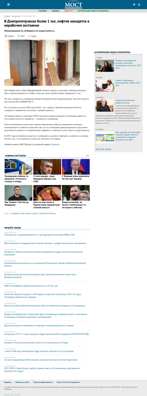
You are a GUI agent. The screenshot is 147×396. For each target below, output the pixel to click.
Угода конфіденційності (43, 382)
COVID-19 (68, 11)
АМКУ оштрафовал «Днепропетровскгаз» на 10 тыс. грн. (31, 285)
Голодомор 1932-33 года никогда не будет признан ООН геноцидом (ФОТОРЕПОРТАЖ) (46, 334)
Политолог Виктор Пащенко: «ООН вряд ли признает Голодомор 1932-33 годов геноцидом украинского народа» (42, 295)
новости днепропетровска (44, 213)
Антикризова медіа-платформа (93, 11)
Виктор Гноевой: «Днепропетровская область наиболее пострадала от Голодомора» (44, 305)
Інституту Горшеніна (71, 382)
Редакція (7, 382)
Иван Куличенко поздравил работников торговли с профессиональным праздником (45, 243)
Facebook (55, 144)
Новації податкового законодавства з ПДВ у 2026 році (127, 83)
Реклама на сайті (22, 382)
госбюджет (15, 213)
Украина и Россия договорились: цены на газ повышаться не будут (36, 342)
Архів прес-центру (103, 149)
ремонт (28, 213)
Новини (55, 11)
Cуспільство (16, 16)
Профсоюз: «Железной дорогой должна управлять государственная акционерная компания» (43, 253)
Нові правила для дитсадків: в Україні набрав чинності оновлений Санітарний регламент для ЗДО (127, 136)
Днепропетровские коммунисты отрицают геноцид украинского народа (39, 325)
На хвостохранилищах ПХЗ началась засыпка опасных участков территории (41, 359)
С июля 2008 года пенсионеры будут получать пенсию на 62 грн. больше (39, 351)
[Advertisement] (113, 31)
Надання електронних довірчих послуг (125, 101)
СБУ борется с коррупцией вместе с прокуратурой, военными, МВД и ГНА (39, 234)
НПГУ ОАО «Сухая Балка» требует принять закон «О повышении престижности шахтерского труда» (42, 369)
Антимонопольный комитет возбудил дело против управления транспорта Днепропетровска (40, 276)
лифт (22, 213)
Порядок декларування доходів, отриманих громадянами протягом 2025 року (128, 64)
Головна (42, 11)
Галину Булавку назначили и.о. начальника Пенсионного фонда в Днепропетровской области (45, 264)
